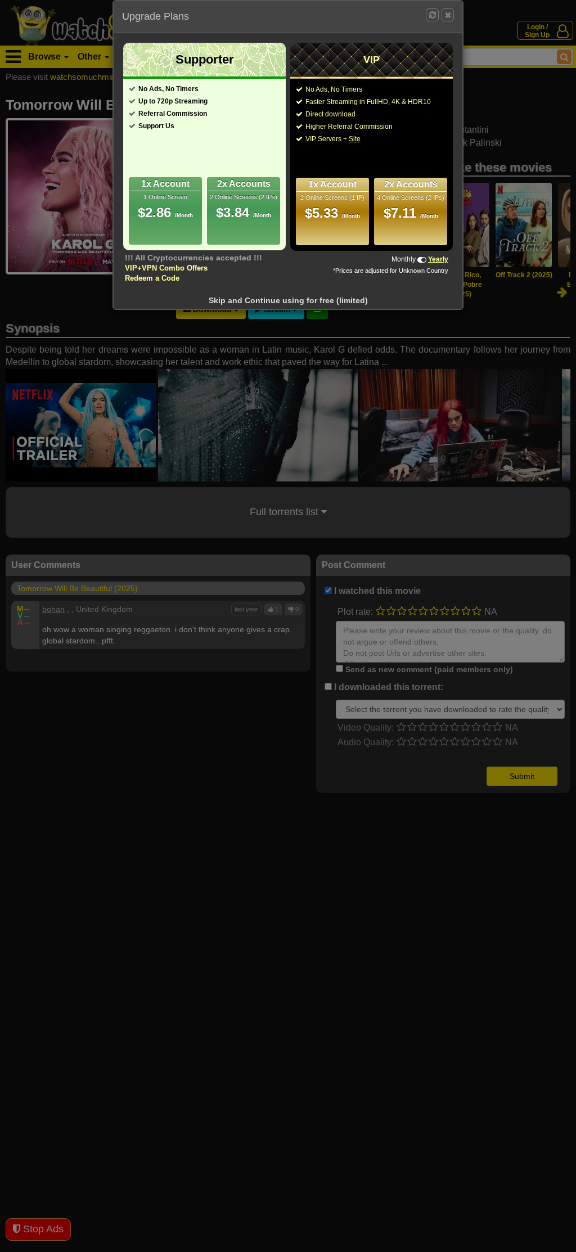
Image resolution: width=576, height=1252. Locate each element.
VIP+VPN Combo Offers (166, 268)
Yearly (438, 259)
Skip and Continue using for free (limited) (288, 300)
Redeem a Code (152, 278)
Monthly (404, 259)
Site (355, 139)
